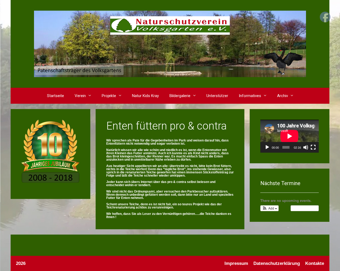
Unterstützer (217, 95)
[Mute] (305, 147)
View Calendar (303, 208)
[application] (289, 136)
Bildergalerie (179, 95)
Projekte (109, 95)
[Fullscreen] (313, 147)
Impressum (236, 263)
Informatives (250, 95)
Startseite (55, 95)
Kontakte (314, 263)
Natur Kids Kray (145, 95)
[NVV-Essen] (170, 43)
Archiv (282, 95)
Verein (80, 95)
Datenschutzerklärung (276, 263)
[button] (91, 96)
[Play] (267, 147)
